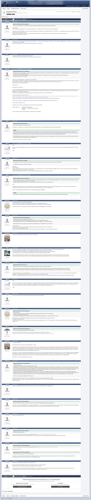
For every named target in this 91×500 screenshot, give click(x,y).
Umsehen (5, 5)
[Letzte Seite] (26, 19)
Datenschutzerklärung (9, 498)
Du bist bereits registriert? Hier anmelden (72, 5)
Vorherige (5, 19)
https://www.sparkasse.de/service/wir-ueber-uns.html (47, 434)
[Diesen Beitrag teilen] (79, 21)
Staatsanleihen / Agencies (22, 12)
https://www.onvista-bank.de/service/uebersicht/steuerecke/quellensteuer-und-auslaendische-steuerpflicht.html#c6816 (33, 333)
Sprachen (2, 498)
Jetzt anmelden (60, 486)
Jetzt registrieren (84, 5)
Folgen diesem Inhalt (74, 11)
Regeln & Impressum (13, 5)
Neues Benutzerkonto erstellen (22, 486)
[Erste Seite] (3, 19)
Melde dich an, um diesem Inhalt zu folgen (64, 11)
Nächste (24, 19)
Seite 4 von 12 (30, 19)
